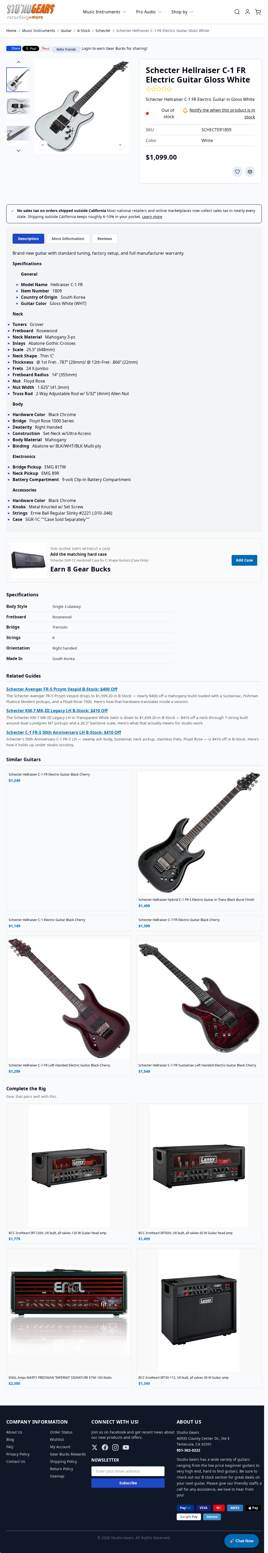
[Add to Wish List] (237, 171)
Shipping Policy (62, 1461)
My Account (59, 1446)
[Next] (120, 145)
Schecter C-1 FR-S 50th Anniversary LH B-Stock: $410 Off (63, 739)
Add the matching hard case (78, 561)
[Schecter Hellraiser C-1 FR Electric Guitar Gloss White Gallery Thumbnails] (18, 106)
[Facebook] (103, 1447)
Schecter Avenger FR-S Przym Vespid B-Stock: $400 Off (61, 696)
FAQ (9, 1446)
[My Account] (247, 12)
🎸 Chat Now (242, 1541)
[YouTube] (124, 1447)
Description (28, 238)
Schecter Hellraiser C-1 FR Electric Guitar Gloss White (162, 30)
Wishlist (56, 1439)
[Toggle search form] (237, 12)
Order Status (60, 1432)
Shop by (179, 12)
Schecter (103, 30)
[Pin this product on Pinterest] (45, 48)
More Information (68, 238)
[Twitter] (93, 1447)
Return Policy (60, 1468)
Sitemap (56, 1476)
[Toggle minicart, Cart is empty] (258, 12)
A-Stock (83, 30)
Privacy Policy (18, 1454)
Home (11, 30)
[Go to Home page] (31, 11)
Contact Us (15, 1461)
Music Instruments (101, 12)
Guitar (66, 30)
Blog (10, 1439)
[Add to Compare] (250, 171)
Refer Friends (66, 49)
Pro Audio (146, 12)
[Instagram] (114, 1447)
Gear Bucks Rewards (67, 1454)
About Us (14, 1432)
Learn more (152, 216)
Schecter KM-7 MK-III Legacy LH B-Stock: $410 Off (57, 717)
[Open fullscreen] (81, 106)
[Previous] (43, 145)
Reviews (104, 238)
